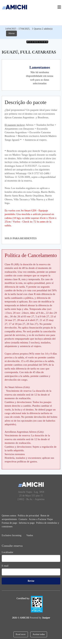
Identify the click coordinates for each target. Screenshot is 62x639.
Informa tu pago (27, 523)
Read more (21, 634)
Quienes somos (9, 515)
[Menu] (59, 7)
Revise (31, 581)
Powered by (40, 617)
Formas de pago (10, 523)
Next (56, 42)
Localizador (7, 552)
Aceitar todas (39, 634)
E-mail (5, 565)
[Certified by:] (38, 604)
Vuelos (29, 535)
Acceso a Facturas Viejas (41, 519)
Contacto (23, 519)
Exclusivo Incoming (12, 535)
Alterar (11, 33)
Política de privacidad (29, 515)
